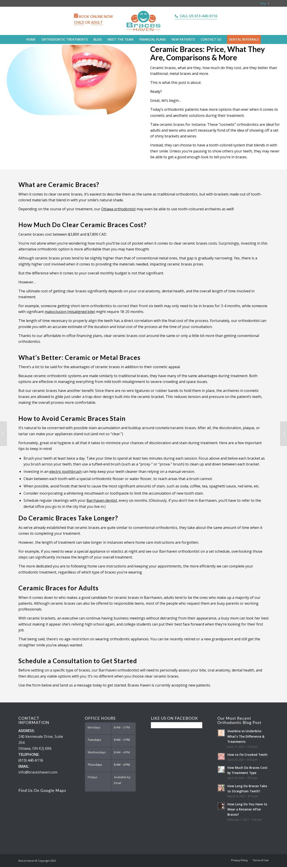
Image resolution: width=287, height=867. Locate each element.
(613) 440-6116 (30, 760)
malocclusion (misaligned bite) (70, 311)
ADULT (97, 22)
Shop (263, 3)
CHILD (79, 22)
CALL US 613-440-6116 (198, 15)
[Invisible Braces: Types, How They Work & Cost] (3, 433)
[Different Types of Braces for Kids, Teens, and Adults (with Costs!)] (283, 433)
